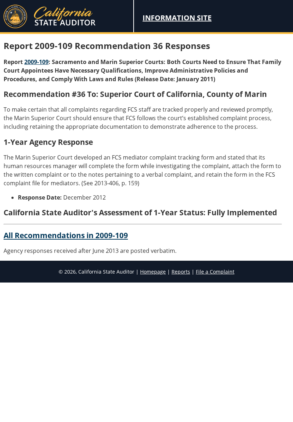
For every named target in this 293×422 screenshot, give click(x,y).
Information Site (177, 18)
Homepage (153, 271)
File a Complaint (215, 271)
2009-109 (36, 62)
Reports (181, 271)
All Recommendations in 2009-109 (66, 235)
